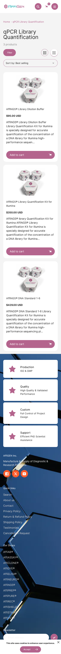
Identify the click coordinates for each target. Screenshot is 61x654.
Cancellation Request (16, 533)
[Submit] (54, 637)
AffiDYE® (9, 568)
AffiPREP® (9, 590)
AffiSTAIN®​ (10, 612)
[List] (54, 52)
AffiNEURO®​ (11, 579)
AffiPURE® (9, 595)
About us (8, 500)
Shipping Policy (12, 522)
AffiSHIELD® (11, 606)
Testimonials (11, 527)
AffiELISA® (10, 573)
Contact (8, 505)
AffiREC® (9, 601)
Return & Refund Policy (17, 516)
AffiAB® (8, 551)
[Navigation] (54, 6)
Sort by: (10, 63)
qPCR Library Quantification (28, 21)
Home (6, 21)
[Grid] (44, 52)
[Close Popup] (58, 642)
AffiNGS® (9, 584)
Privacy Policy (12, 511)
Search (7, 494)
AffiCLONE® (11, 562)
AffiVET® (9, 618)
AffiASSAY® (10, 557)
